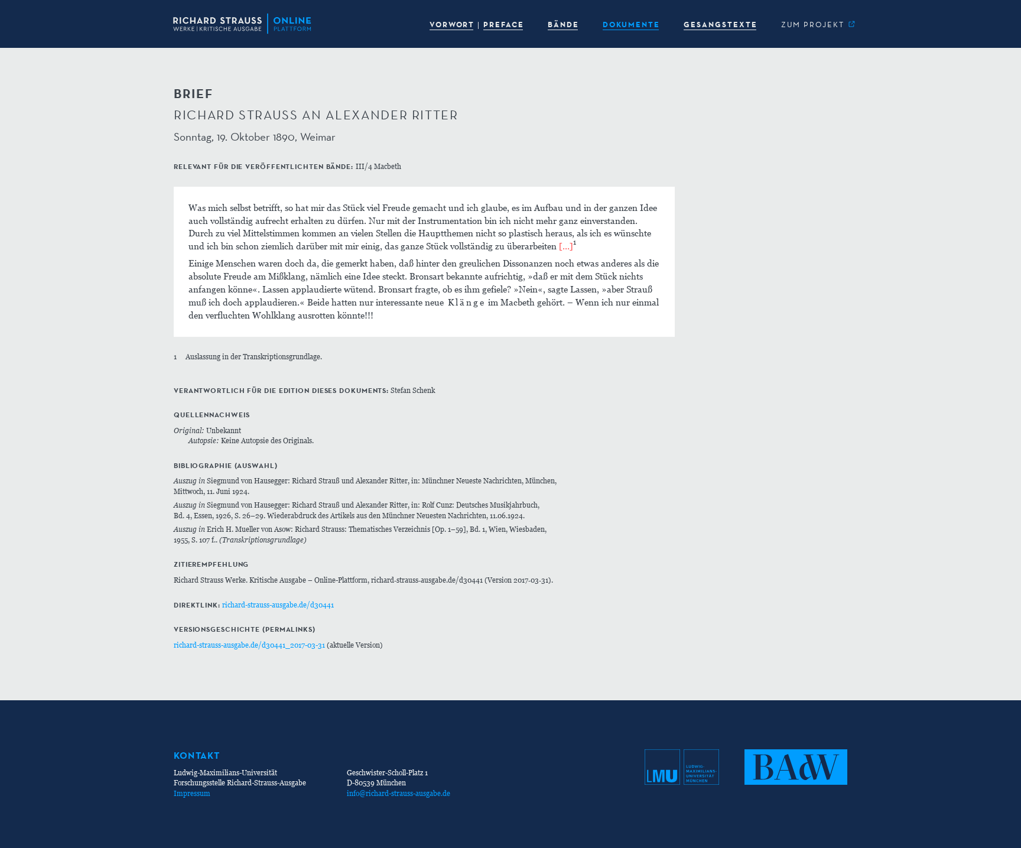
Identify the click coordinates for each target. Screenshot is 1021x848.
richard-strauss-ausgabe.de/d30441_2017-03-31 (249, 645)
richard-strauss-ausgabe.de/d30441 (278, 604)
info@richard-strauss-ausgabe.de (398, 793)
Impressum (192, 793)
